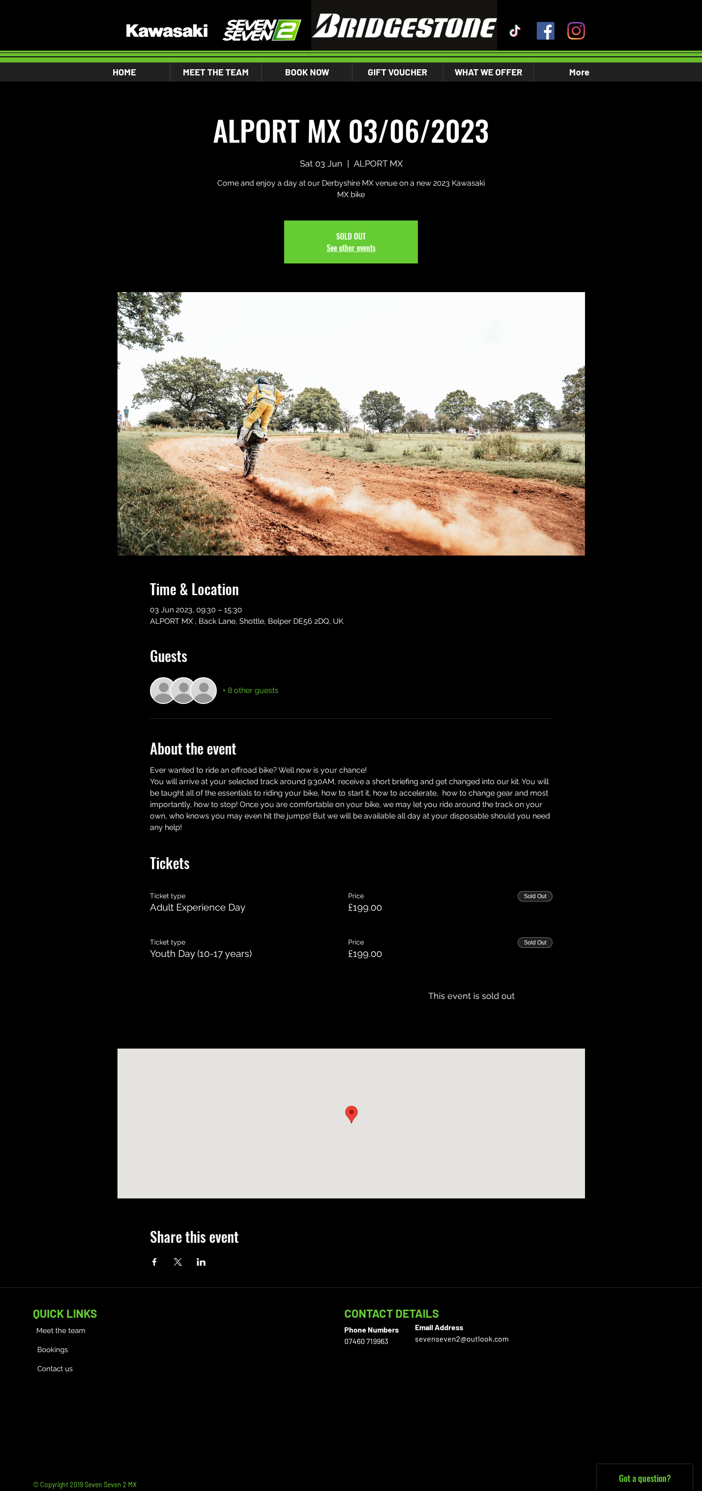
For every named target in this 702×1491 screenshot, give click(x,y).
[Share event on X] (177, 1262)
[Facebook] (545, 31)
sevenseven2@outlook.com (462, 1338)
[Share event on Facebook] (154, 1262)
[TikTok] (515, 31)
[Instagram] (576, 31)
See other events (351, 247)
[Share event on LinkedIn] (201, 1262)
